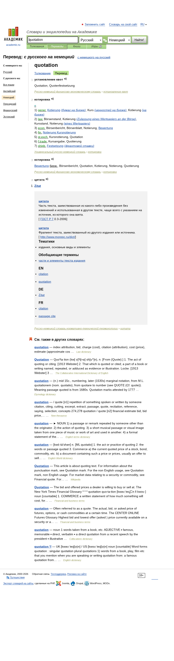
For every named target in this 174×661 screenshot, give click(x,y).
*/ (42, 546)
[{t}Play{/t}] (65, 78)
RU (142, 24)
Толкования (37, 46)
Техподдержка (58, 574)
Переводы (57, 46)
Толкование (42, 73)
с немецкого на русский (93, 57)
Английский (9, 91)
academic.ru (13, 44)
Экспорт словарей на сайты (18, 583)
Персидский (9, 104)
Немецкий (8, 97)
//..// (57, 237)
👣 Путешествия (15, 577)
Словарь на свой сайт (123, 24)
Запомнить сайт (95, 24)
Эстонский (9, 116)
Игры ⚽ (96, 46)
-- (67, 91)
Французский (10, 110)
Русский (7, 72)
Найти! (139, 39)
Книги (76, 46)
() (73, 110)
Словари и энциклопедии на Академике (62, 32)
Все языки (8, 84)
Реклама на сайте (77, 574)
